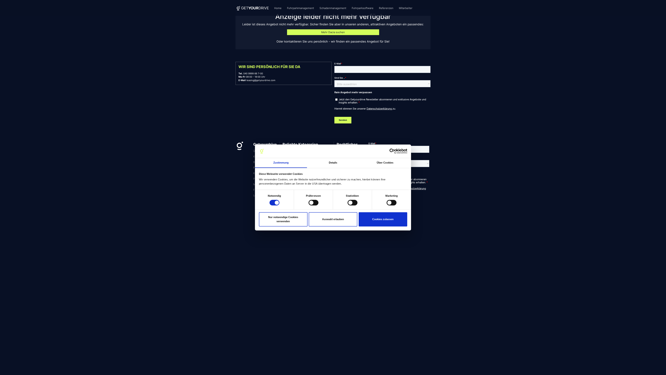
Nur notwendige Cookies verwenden (283, 219)
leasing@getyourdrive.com (260, 80)
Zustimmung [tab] (281, 162)
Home (277, 8)
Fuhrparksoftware (362, 8)
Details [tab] (333, 162)
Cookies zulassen (383, 219)
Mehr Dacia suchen (333, 32)
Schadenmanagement (332, 8)
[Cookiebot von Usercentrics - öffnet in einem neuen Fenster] (392, 151)
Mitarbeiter (405, 8)
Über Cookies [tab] (385, 162)
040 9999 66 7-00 (253, 73)
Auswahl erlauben (333, 219)
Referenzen (386, 8)
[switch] (313, 203)
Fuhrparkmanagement (300, 8)
